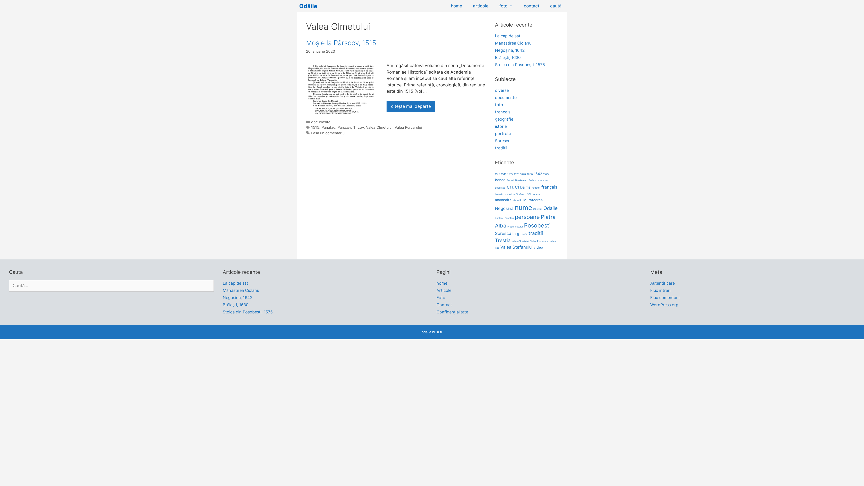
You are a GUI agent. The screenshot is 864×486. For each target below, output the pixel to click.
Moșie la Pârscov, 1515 (341, 43)
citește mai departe (411, 106)
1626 (523, 174)
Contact (444, 304)
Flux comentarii (665, 297)
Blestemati (521, 180)
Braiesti (533, 180)
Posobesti (537, 225)
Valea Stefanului (516, 247)
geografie (504, 119)
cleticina (543, 180)
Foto (440, 297)
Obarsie (537, 209)
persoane (527, 216)
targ (515, 234)
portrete (503, 133)
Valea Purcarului (408, 127)
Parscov (344, 127)
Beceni (510, 180)
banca (500, 180)
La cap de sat (507, 36)
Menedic (517, 200)
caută (556, 6)
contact (531, 6)
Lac (528, 194)
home (456, 6)
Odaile (550, 208)
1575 (516, 174)
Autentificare (662, 283)
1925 (546, 174)
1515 (315, 127)
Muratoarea (533, 200)
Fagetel (536, 187)
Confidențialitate (452, 312)
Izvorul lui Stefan (514, 194)
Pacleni (499, 218)
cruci (513, 186)
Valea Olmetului (379, 127)
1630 (530, 174)
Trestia (503, 240)
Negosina (504, 208)
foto (503, 6)
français (502, 112)
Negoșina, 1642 (510, 50)
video (538, 247)
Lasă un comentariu (327, 133)
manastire (503, 200)
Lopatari (536, 194)
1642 (538, 174)
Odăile (308, 6)
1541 (503, 174)
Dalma (525, 187)
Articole (443, 290)
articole (480, 6)
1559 (510, 174)
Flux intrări (660, 290)
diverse (502, 90)
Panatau (328, 127)
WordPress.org (664, 304)
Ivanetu (499, 194)
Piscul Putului (515, 226)
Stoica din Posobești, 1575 (520, 64)
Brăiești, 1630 (508, 57)
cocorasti (500, 187)
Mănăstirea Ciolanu (513, 43)
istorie (501, 126)
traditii (501, 148)
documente (320, 122)
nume (523, 208)
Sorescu (502, 140)
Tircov (358, 127)
